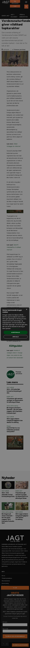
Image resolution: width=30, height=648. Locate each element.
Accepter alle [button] (15, 332)
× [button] (26, 309)
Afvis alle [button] (16, 337)
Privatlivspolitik (15, 328)
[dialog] (15, 324)
